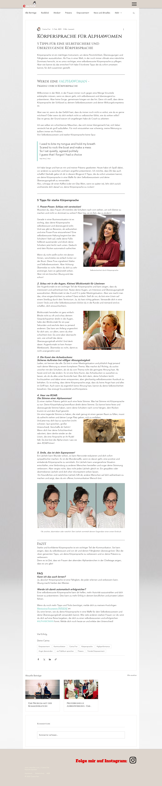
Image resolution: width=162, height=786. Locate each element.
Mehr (117, 13)
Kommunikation (59, 646)
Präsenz (68, 13)
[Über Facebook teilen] (38, 659)
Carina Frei (73, 646)
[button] (134, 13)
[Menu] (134, 4)
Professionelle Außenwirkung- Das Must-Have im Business (79, 705)
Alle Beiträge (30, 13)
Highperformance (103, 646)
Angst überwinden (46, 651)
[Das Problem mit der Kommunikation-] (42, 689)
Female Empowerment (96, 651)
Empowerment (83, 13)
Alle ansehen (132, 675)
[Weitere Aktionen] (123, 29)
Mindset (57, 13)
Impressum (29, 773)
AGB (48, 773)
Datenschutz (41, 773)
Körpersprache (87, 646)
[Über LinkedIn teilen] (50, 659)
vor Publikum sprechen (65, 651)
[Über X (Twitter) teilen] (44, 659)
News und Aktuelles (102, 13)
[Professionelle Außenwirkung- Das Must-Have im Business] (81, 689)
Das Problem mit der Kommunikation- (40, 705)
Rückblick (45, 13)
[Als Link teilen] (56, 659)
